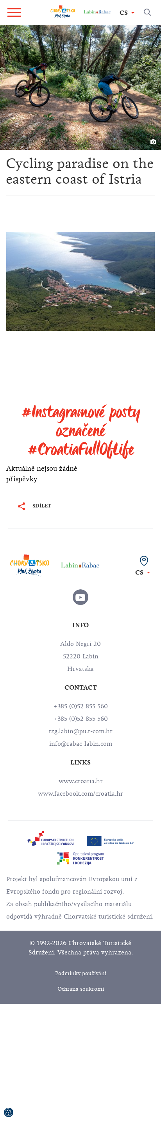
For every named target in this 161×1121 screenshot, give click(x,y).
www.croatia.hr (81, 781)
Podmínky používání (80, 973)
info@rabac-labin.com (80, 744)
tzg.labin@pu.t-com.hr (81, 731)
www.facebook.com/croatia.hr (80, 794)
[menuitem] (50, 838)
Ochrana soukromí (80, 989)
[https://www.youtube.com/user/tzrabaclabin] (80, 597)
